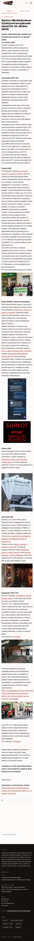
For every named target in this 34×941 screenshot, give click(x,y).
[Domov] (8, 3)
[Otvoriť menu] (31, 3)
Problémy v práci (8, 924)
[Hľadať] (26, 3)
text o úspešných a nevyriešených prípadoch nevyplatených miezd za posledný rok (16, 539)
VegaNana (18, 927)
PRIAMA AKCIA (17, 937)
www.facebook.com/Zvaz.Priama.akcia (18, 911)
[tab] (9, 11)
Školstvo (18, 924)
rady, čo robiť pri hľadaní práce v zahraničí (16, 351)
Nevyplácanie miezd (9, 834)
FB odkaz (16, 637)
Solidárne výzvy (7, 927)
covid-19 (5, 920)
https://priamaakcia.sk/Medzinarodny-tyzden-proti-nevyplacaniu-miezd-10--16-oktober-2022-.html (16, 790)
